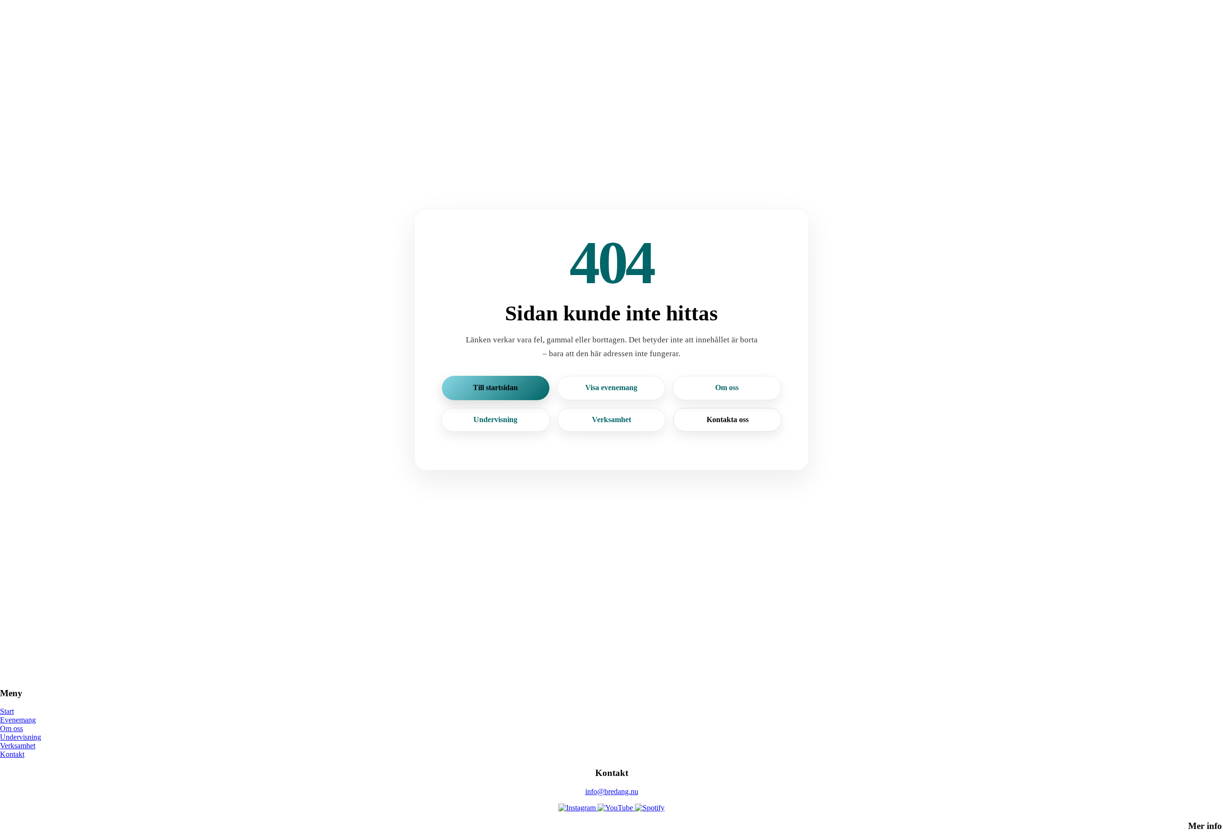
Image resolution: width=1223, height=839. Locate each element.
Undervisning (495, 419)
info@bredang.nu (611, 791)
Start (7, 711)
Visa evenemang (611, 387)
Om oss (727, 387)
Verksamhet (611, 419)
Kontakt (12, 754)
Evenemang (18, 720)
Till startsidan (495, 387)
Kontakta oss (728, 419)
